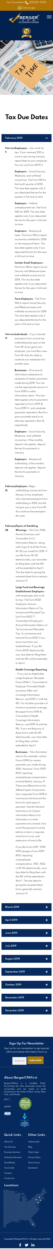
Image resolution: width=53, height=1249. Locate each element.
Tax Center (9, 1168)
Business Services (12, 1152)
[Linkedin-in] (33, 1245)
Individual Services (13, 1157)
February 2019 (14, 138)
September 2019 (15, 972)
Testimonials (33, 1142)
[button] (26, 138)
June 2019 (11, 933)
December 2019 (14, 1010)
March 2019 (12, 907)
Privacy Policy (34, 1157)
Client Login (28, 8)
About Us (8, 1142)
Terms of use (34, 1163)
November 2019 (14, 997)
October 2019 (13, 985)
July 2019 (10, 946)
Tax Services (10, 1147)
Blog (30, 1147)
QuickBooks (9, 1163)
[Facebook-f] (20, 1245)
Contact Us (9, 1178)
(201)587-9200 (37, 2)
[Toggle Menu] (49, 16)
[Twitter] (26, 1245)
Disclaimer (33, 1168)
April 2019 (11, 920)
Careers (8, 1173)
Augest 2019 (12, 959)
